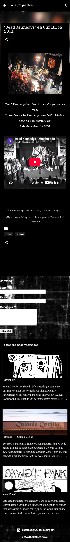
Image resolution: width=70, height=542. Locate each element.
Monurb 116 (9, 379)
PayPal (58, 211)
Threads (35, 222)
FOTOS (8, 234)
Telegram (26, 217)
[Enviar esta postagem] (6, 229)
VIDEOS (20, 234)
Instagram (41, 217)
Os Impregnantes (21, 5)
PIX (49, 211)
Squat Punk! (9, 493)
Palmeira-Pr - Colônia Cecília (18, 436)
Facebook (56, 217)
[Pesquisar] (65, 5)
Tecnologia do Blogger (37, 530)
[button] (6, 39)
